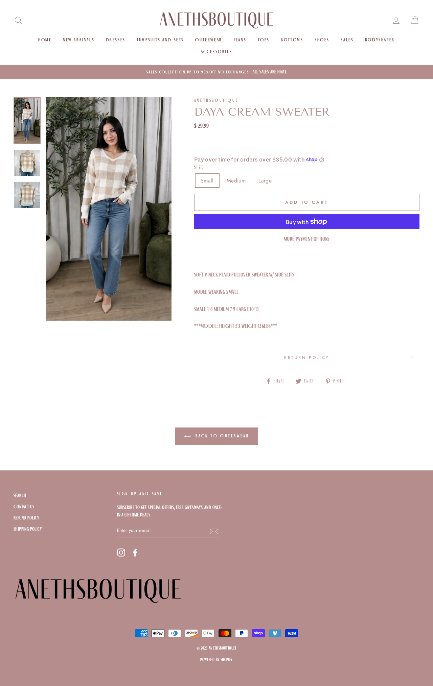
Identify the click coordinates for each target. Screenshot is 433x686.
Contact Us (24, 506)
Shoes (322, 39)
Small (207, 181)
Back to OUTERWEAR (221, 436)
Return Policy (306, 357)
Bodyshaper (380, 39)
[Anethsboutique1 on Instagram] (121, 552)
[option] (216, 72)
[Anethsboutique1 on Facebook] (135, 552)
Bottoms (292, 39)
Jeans (239, 39)
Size (199, 167)
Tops (264, 39)
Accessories (216, 51)
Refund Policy (26, 517)
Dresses (116, 39)
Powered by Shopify (216, 659)
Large (265, 181)
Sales (347, 39)
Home (44, 39)
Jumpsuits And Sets (160, 39)
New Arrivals (78, 39)
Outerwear (208, 39)
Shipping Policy (28, 529)
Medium (236, 181)
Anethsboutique (216, 100)
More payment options (307, 239)
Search (20, 495)
